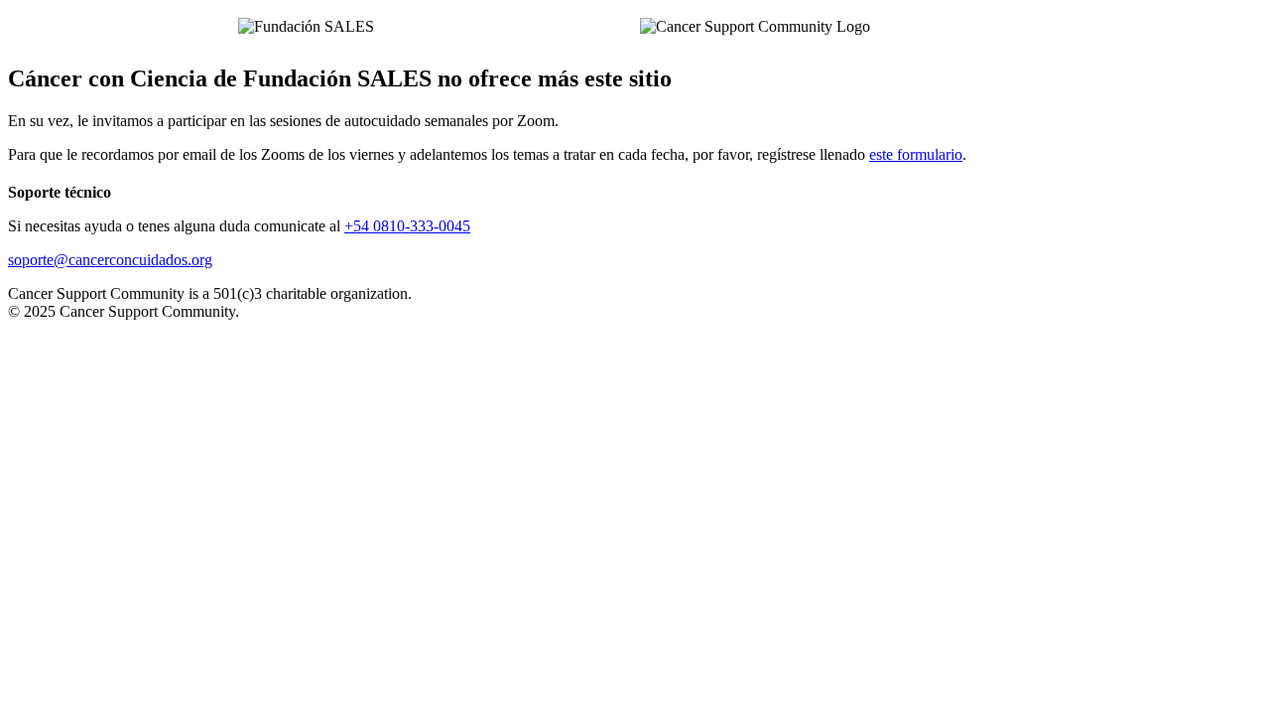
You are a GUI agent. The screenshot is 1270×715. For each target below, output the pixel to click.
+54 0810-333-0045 (407, 225)
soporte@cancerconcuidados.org (110, 259)
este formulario (915, 154)
